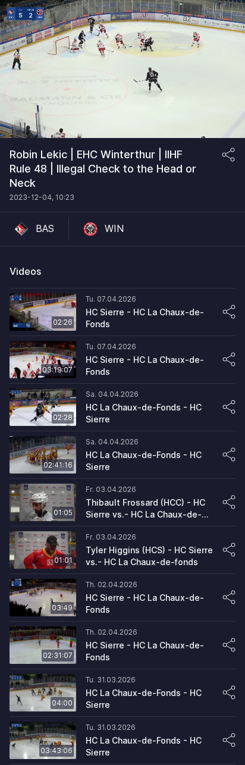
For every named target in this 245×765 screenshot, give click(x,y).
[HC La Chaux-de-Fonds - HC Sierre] (122, 407)
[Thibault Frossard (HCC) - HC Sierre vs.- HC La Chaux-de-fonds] (122, 502)
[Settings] (223, 17)
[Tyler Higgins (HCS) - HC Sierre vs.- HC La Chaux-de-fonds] (122, 550)
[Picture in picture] (200, 120)
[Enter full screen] (223, 120)
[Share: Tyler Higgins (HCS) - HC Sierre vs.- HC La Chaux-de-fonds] (229, 550)
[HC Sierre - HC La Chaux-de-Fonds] (122, 312)
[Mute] (21, 120)
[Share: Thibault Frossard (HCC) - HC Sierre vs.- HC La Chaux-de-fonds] (229, 502)
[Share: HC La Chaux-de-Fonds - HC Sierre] (229, 407)
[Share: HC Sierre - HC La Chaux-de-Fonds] (229, 312)
